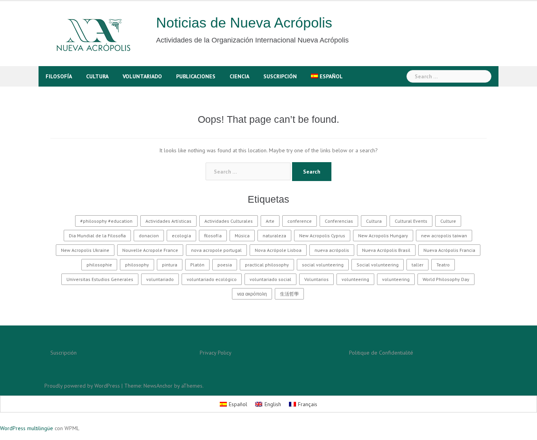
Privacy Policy (216, 352)
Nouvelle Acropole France (150, 250)
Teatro (443, 265)
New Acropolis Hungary (383, 235)
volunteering (355, 279)
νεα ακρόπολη (252, 294)
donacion (149, 235)
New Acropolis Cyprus (322, 235)
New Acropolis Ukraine (85, 250)
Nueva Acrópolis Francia (449, 250)
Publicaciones (195, 76)
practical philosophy (267, 265)
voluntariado (160, 279)
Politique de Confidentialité (381, 352)
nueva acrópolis (331, 250)
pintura (169, 265)
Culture (448, 221)
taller (417, 265)
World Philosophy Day (446, 279)
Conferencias (339, 221)
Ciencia (239, 76)
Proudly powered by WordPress (82, 385)
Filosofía (59, 76)
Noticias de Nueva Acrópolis (244, 23)
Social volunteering (378, 265)
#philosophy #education (106, 221)
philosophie (99, 265)
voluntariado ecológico (212, 279)
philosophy (137, 265)
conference (299, 221)
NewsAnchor (158, 385)
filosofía (213, 235)
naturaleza (274, 235)
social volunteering (323, 265)
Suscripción (280, 76)
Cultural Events (411, 221)
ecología (181, 235)
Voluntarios (316, 279)
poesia (224, 265)
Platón (197, 265)
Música (242, 235)
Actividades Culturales (228, 221)
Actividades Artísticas (168, 221)
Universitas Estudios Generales (99, 279)
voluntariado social (270, 279)
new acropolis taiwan (444, 235)
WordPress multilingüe (26, 428)
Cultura (97, 76)
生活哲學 (289, 294)
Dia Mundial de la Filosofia (97, 235)
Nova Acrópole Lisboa (278, 250)
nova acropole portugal (216, 250)
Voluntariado (142, 76)
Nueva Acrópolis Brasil (386, 250)
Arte (270, 221)
